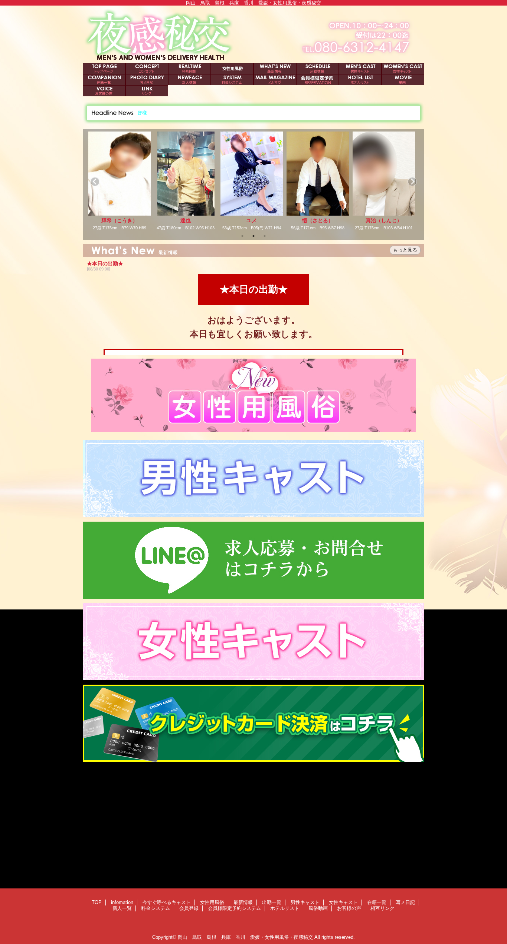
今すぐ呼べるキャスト (189, 68)
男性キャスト (360, 68)
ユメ (185, 220)
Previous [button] (94, 181)
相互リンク (146, 90)
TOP (104, 68)
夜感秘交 (253, 34)
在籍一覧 (104, 79)
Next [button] (412, 181)
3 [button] (264, 236)
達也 (119, 220)
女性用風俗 (232, 68)
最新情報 (275, 68)
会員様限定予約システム (317, 79)
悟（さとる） (251, 220)
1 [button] (242, 236)
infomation (146, 68)
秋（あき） (384, 220)
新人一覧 (189, 79)
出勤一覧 (317, 68)
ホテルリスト (360, 79)
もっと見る (405, 250)
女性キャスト (403, 68)
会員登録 (275, 79)
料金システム (232, 79)
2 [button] (253, 236)
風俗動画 (403, 79)
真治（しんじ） (318, 220)
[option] (119, 181)
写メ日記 (146, 79)
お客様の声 (104, 90)
